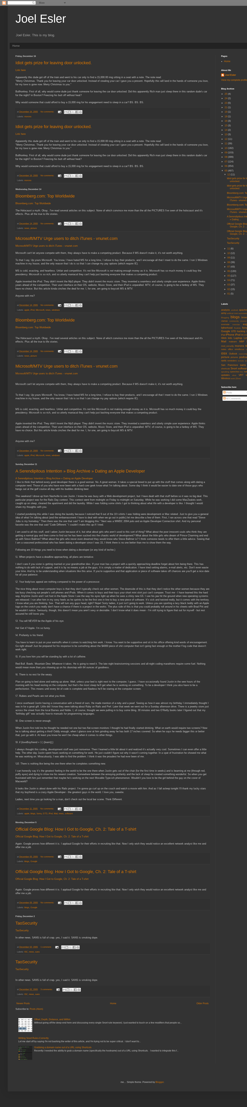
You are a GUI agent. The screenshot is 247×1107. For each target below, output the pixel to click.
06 (226, 166)
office (230, 349)
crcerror (243, 321)
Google (33, 861)
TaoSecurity (26, 923)
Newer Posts (23, 1003)
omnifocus (239, 349)
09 (226, 152)
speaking (225, 372)
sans (37, 952)
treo (241, 372)
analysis (225, 310)
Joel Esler (40, 18)
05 (226, 170)
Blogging (225, 317)
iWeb (224, 338)
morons (27, 116)
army (223, 313)
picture (33, 228)
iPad (223, 335)
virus (234, 375)
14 (226, 130)
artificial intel (232, 313)
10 (226, 148)
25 (226, 94)
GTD (45, 813)
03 (229, 284)
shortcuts (225, 368)
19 (226, 112)
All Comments (233, 398)
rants (223, 360)
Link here (20, 70)
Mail (56, 813)
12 (226, 139)
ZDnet (238, 378)
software (69, 813)
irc (242, 334)
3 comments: (47, 989)
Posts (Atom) (36, 1009)
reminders (232, 360)
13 (226, 134)
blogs (33, 813)
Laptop (238, 337)
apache (243, 310)
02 (229, 289)
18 (226, 116)
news (26, 228)
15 (226, 125)
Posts (229, 392)
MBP (241, 341)
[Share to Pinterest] (80, 112)
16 (226, 121)
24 (226, 98)
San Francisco (229, 365)
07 (226, 161)
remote (241, 361)
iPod (32, 310)
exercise (236, 324)
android (234, 310)
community (234, 321)
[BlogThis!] (69, 112)
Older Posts (202, 1003)
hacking (241, 331)
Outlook (233, 353)
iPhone (230, 334)
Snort (234, 368)
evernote (225, 324)
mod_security (227, 346)
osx (224, 353)
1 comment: (46, 947)
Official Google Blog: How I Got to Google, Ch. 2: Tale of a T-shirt (75, 829)
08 (226, 157)
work (233, 378)
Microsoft (40, 310)
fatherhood (227, 328)
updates (225, 375)
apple (26, 310)
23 (226, 103)
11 (226, 143)
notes (223, 349)
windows (56, 310)
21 (226, 107)
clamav (224, 321)
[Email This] (66, 112)
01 (229, 293)
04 (229, 280)
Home (16, 45)
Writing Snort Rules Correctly (33, 1038)
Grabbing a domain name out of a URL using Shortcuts (62, 1047)
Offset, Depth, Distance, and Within (52, 1019)
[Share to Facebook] (77, 112)
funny (39, 813)
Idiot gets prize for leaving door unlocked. (53, 62)
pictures (234, 357)
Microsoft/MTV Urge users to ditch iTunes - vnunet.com (66, 238)
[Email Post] (59, 112)
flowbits (237, 328)
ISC (26, 952)
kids (230, 338)
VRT (241, 375)
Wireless (225, 378)
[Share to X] (73, 112)
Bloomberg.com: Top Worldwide (45, 196)
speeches (234, 371)
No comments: (48, 112)
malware (233, 341)
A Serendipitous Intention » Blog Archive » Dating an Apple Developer (80, 471)
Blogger (160, 1082)
